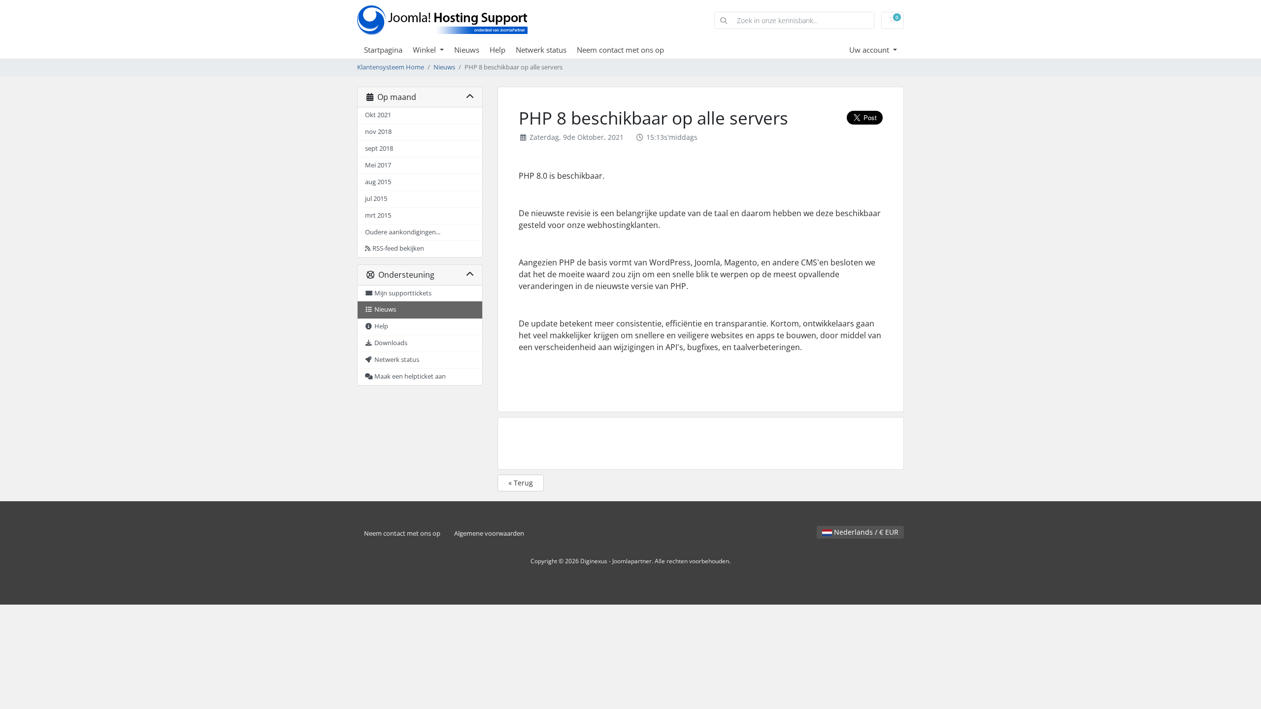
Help (497, 50)
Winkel (425, 50)
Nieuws (466, 50)
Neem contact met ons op (620, 50)
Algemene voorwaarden (489, 533)
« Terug (520, 482)
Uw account (870, 50)
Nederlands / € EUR (865, 532)
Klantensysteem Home (390, 67)
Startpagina (383, 50)
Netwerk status (541, 50)
